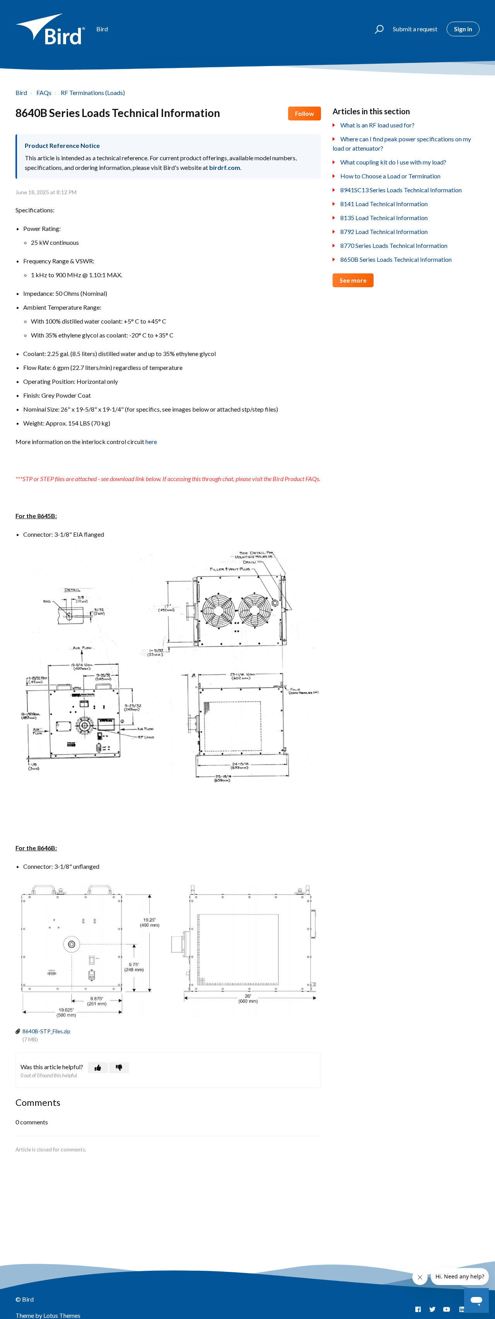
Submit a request (415, 28)
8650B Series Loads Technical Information (396, 259)
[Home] (52, 29)
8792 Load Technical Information (384, 231)
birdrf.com (224, 167)
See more (353, 280)
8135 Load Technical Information (384, 217)
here (151, 441)
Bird (21, 92)
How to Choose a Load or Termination (390, 176)
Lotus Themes (61, 1315)
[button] (376, 29)
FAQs (43, 92)
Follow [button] (304, 113)
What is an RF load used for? (377, 125)
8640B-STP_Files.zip (46, 1031)
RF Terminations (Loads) (93, 92)
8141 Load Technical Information (384, 203)
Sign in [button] (463, 28)
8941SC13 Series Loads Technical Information (401, 189)
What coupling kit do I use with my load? (393, 162)
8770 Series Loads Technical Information (393, 245)
